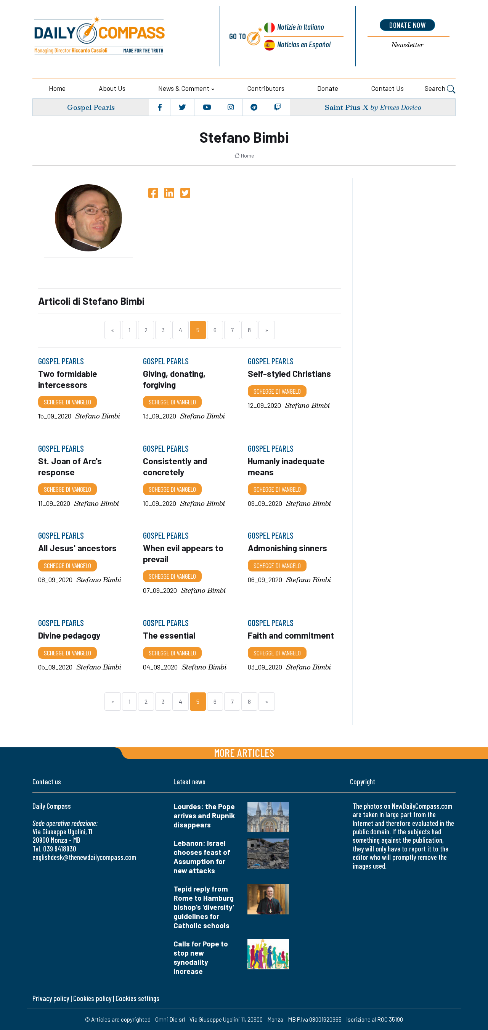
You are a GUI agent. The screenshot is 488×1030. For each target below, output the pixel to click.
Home (57, 88)
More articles (244, 752)
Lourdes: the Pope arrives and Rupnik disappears (204, 815)
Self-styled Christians (289, 374)
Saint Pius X (346, 107)
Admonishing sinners (287, 548)
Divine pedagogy (69, 635)
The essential (169, 635)
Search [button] (436, 88)
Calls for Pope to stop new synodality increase (200, 957)
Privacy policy (50, 998)
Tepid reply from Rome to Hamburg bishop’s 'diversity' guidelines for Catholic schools (203, 907)
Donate (327, 88)
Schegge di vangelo (67, 402)
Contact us (387, 88)
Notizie (300, 26)
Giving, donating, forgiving (174, 379)
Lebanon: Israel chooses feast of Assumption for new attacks (201, 856)
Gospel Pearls (91, 107)
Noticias (304, 44)
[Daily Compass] (117, 36)
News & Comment (183, 88)
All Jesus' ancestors (77, 548)
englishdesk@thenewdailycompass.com (84, 857)
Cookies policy (92, 998)
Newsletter (408, 45)
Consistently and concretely (175, 466)
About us (112, 88)
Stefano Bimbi (97, 416)
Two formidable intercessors (67, 379)
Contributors (265, 88)
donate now (407, 24)
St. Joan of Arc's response (70, 466)
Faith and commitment (291, 635)
